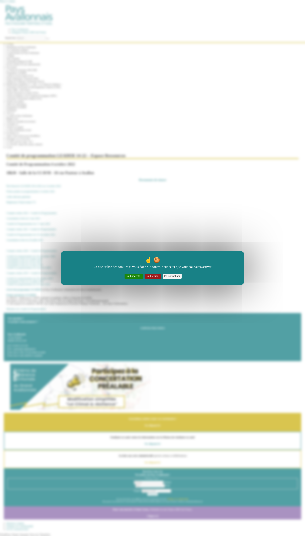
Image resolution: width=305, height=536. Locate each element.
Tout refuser (152, 276)
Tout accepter (133, 276)
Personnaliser (172, 276)
